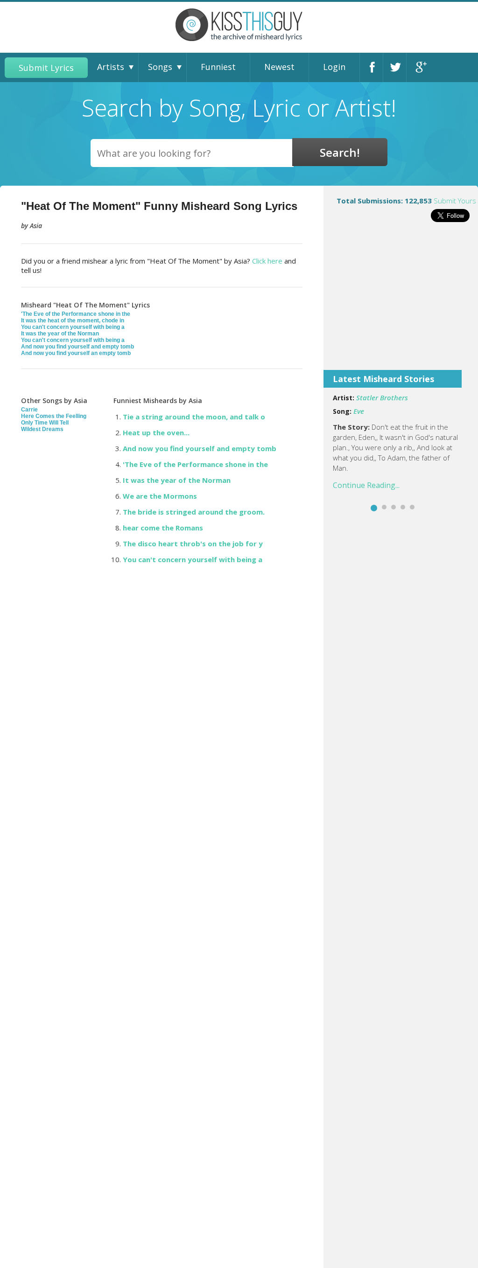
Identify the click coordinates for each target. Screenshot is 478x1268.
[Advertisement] (400, 302)
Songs (160, 66)
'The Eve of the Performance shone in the (75, 314)
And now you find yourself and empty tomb (77, 346)
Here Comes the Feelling (53, 416)
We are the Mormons (160, 496)
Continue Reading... (366, 485)
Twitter (397, 67)
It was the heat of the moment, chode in (72, 320)
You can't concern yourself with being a (73, 327)
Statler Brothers (382, 397)
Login (334, 66)
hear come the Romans (163, 527)
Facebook (374, 67)
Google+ (421, 67)
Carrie (29, 409)
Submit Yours (455, 200)
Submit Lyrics (46, 67)
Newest (279, 66)
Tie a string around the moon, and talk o (194, 416)
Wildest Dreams (42, 429)
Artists (110, 66)
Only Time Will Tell (45, 422)
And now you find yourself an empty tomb (76, 353)
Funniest (218, 66)
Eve (358, 411)
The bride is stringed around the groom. (194, 511)
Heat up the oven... (156, 432)
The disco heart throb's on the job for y (193, 543)
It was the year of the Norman (60, 333)
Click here (267, 260)
